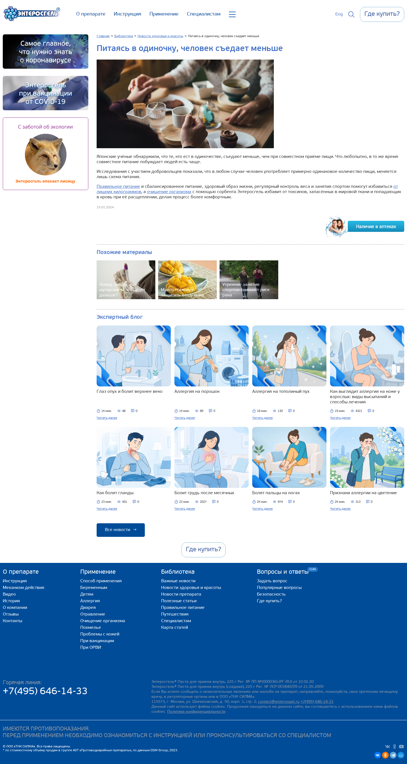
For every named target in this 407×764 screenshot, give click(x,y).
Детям (86, 594)
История (11, 601)
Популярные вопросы (279, 588)
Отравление (92, 614)
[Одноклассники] (385, 755)
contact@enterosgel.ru (279, 702)
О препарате (90, 14)
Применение (164, 14)
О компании (15, 608)
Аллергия (90, 601)
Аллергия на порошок (197, 391)
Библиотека (178, 572)
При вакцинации (97, 641)
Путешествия (175, 614)
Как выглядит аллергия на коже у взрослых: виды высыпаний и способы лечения (365, 396)
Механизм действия (23, 588)
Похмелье (90, 627)
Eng (339, 14)
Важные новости (178, 581)
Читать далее (107, 418)
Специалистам (204, 14)
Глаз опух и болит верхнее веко (130, 391)
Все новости (120, 530)
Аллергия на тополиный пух (281, 391)
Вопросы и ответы (283, 571)
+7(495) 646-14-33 (45, 692)
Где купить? (269, 601)
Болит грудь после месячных (204, 493)
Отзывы (11, 614)
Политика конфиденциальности (196, 712)
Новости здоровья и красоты (191, 588)
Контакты (12, 621)
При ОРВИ (90, 647)
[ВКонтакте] (377, 755)
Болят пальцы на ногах (276, 493)
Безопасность (271, 594)
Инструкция (127, 14)
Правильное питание (118, 186)
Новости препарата (181, 594)
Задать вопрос (272, 581)
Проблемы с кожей (99, 634)
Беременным (93, 588)
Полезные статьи (179, 601)
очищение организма (169, 192)
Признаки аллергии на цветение (363, 493)
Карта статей (174, 627)
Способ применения (101, 581)
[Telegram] (393, 755)
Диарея (88, 608)
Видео (9, 594)
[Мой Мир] (401, 755)
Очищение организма (102, 621)
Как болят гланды (115, 493)
